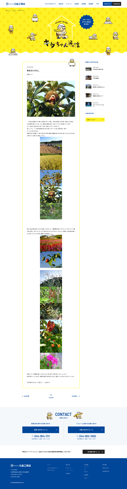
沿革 (85, 469)
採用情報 (104, 464)
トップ (8, 10)
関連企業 (86, 471)
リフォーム (68, 468)
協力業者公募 (105, 471)
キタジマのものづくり (52, 468)
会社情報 (86, 464)
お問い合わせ (105, 468)
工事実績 (68, 473)
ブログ (14, 10)
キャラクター (87, 467)
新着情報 (86, 475)
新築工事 (68, 464)
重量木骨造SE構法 (51, 470)
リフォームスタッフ (70, 470)
